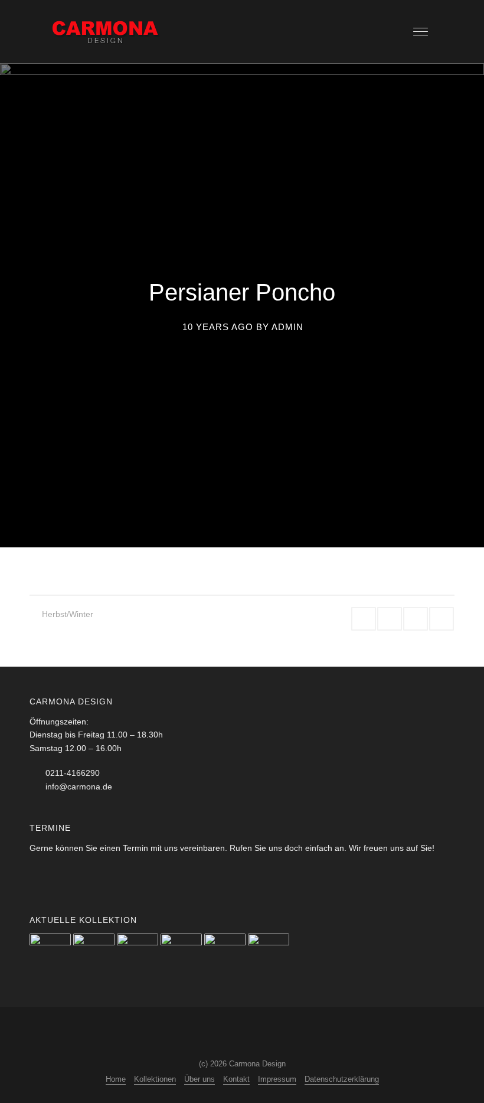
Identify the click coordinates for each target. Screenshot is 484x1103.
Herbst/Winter (67, 614)
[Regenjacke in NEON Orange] (137, 954)
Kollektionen (155, 1079)
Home (116, 1079)
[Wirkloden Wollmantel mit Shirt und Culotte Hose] (181, 954)
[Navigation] (420, 31)
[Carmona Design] (106, 31)
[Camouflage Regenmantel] (225, 954)
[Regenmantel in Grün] (94, 954)
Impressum (277, 1079)
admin (287, 327)
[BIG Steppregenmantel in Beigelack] (268, 954)
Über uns (199, 1079)
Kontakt (236, 1079)
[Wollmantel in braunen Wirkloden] (50, 954)
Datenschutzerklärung (342, 1079)
